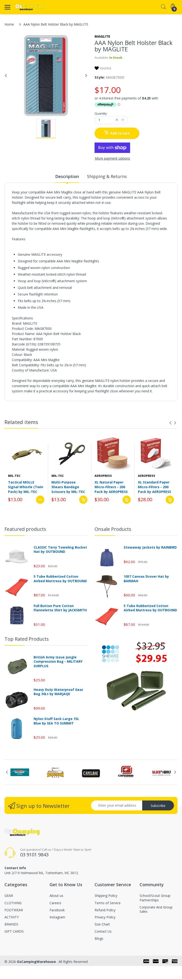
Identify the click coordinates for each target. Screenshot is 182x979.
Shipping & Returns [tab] (107, 176)
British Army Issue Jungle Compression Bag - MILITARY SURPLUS (58, 661)
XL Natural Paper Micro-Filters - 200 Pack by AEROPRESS (111, 487)
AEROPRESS (103, 476)
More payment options (112, 158)
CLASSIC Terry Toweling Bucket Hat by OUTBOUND (60, 549)
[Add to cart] (83, 500)
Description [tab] (67, 176)
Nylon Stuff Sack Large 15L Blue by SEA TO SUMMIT (56, 721)
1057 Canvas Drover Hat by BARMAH (146, 578)
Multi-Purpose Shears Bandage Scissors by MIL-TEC (68, 487)
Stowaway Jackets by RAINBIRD (150, 547)
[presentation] (170, 422)
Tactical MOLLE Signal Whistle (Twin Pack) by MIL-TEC (25, 487)
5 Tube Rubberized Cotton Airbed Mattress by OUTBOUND (60, 578)
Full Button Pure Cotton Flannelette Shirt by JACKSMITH (60, 608)
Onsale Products (113, 529)
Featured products (25, 529)
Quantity (101, 113)
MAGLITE (102, 36)
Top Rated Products (27, 639)
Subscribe (158, 805)
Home (9, 24)
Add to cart (120, 133)
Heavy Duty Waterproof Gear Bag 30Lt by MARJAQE (58, 692)
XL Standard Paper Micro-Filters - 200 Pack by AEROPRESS (154, 487)
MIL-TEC (14, 476)
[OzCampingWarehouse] (30, 7)
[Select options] (40, 500)
